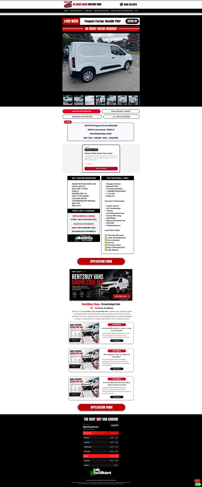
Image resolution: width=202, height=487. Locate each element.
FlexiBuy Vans (119, 482)
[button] (83, 238)
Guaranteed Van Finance (109, 482)
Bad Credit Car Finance (100, 483)
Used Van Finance (127, 482)
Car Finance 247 (120, 483)
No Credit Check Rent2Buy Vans (96, 482)
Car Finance (81, 483)
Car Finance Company (89, 483)
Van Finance (85, 482)
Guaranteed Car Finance (110, 483)
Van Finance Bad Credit (76, 482)
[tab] (81, 111)
